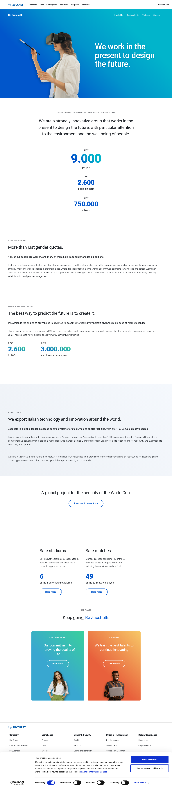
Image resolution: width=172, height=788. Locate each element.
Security (77, 745)
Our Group (13, 740)
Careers (156, 15)
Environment (111, 745)
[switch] (77, 782)
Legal (44, 745)
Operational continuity (83, 751)
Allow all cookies (149, 759)
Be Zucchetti (14, 751)
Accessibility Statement (116, 751)
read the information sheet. (94, 772)
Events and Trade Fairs (18, 745)
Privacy (45, 740)
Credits (45, 751)
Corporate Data (144, 745)
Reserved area (163, 5)
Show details (140, 783)
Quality (77, 740)
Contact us (143, 740)
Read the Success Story (86, 503)
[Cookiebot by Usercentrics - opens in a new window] (17, 783)
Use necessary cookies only (150, 768)
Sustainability (133, 15)
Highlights (118, 15)
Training (146, 15)
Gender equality (112, 740)
